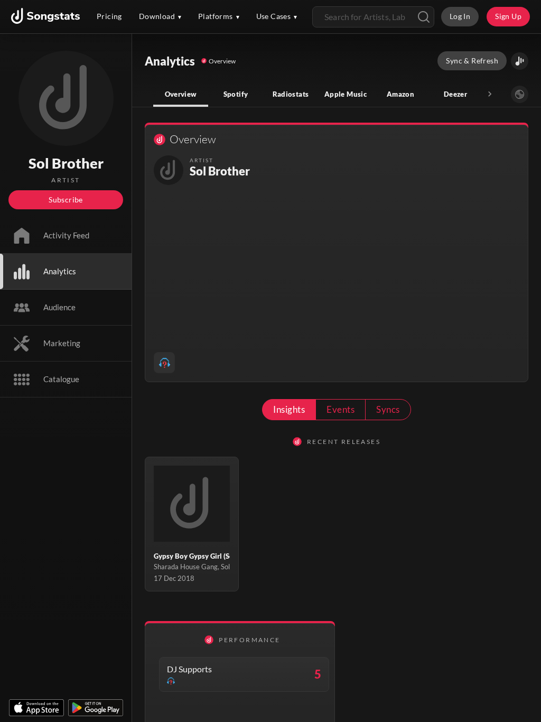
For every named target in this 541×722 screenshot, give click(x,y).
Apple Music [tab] (345, 94)
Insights (289, 409)
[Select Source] (519, 94)
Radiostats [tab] (291, 94)
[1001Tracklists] (164, 362)
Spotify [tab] (235, 94)
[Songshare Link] (519, 61)
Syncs (387, 409)
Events (341, 409)
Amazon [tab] (400, 94)
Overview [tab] (181, 94)
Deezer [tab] (455, 94)
